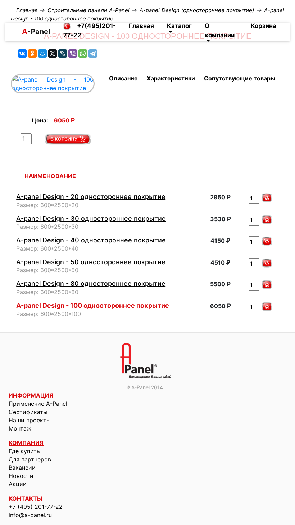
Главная (141, 25)
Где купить (24, 451)
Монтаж (20, 428)
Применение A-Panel (38, 403)
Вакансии (22, 467)
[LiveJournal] (62, 53)
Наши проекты (30, 420)
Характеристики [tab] (171, 78)
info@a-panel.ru (30, 515)
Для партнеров (30, 459)
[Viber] (72, 53)
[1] (68, 139)
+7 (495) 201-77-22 (36, 506)
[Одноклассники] (32, 53)
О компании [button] (220, 30)
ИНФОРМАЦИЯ (31, 395)
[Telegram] (92, 53)
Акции (18, 484)
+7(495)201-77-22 (89, 30)
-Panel (25, 31)
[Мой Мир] (42, 53)
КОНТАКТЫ (25, 498)
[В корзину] (266, 198)
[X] (52, 53)
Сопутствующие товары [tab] (239, 78)
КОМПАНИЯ (26, 442)
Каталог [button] (179, 25)
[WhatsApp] (82, 53)
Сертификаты (28, 411)
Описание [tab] (123, 78)
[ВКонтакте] (22, 53)
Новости (21, 475)
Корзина (263, 25)
